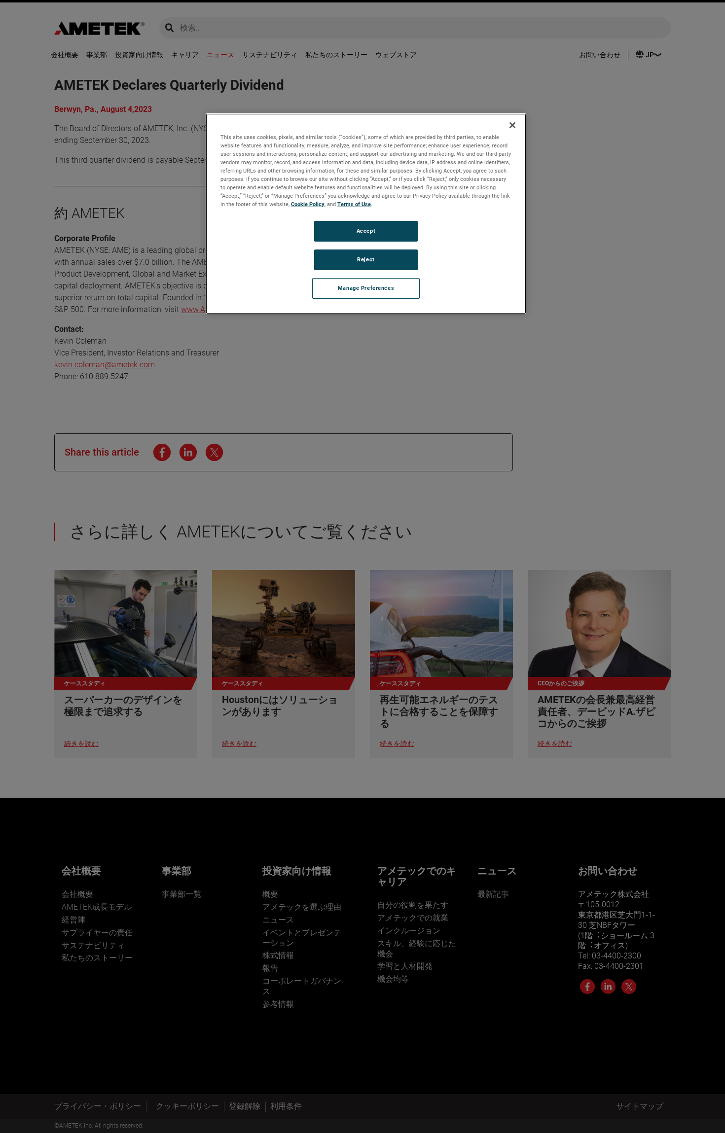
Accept (366, 230)
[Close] (512, 125)
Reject (365, 259)
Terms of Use (354, 204)
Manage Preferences (366, 287)
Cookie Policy (308, 204)
